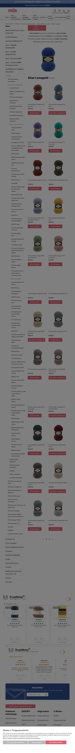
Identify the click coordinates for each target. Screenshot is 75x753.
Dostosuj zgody (36, 742)
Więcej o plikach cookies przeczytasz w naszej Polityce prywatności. (22, 738)
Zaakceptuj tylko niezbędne (15, 742)
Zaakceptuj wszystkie (56, 742)
